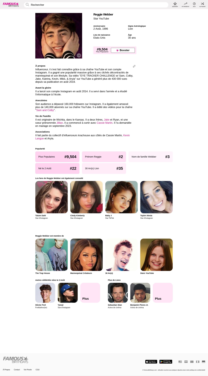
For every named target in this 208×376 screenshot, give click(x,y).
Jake (107, 119)
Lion (130, 28)
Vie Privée (28, 370)
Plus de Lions (114, 280)
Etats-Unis (99, 37)
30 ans (132, 37)
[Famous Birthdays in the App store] (151, 362)
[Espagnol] (186, 362)
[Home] (53, 360)
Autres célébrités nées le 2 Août (50, 280)
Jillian (60, 122)
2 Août (97, 28)
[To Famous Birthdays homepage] (11, 5)
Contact (17, 370)
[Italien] (197, 362)
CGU (38, 370)
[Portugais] (191, 362)
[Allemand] (203, 362)
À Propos (6, 370)
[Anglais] (180, 362)
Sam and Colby (45, 110)
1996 (105, 28)
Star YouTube (101, 18)
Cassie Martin (104, 122)
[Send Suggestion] (134, 67)
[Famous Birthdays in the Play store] (165, 362)
